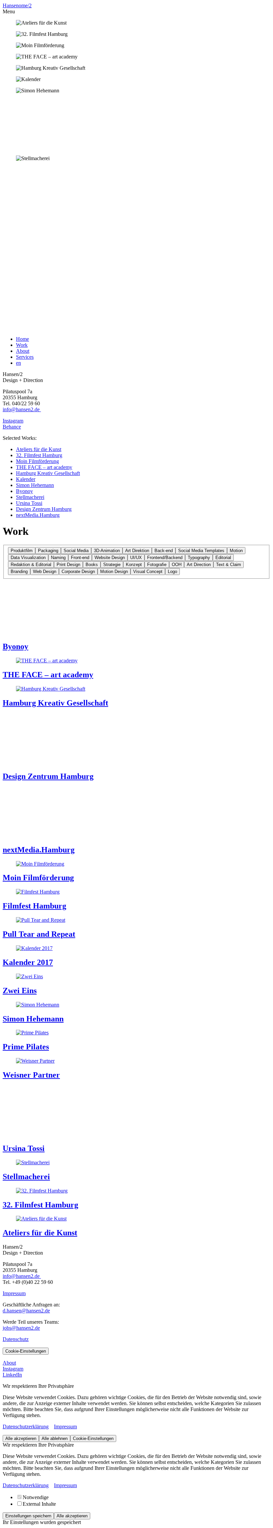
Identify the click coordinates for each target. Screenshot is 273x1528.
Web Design (44, 571)
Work (22, 345)
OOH (176, 564)
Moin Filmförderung (37, 461)
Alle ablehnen (55, 1438)
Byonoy (24, 491)
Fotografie (156, 564)
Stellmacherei (30, 497)
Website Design (110, 557)
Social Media (76, 550)
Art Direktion (137, 550)
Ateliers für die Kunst (38, 449)
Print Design (68, 564)
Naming (58, 557)
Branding (19, 571)
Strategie (112, 564)
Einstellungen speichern (28, 1515)
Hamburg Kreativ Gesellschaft (48, 473)
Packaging (48, 550)
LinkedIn (12, 1375)
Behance (12, 427)
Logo (172, 571)
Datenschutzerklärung (26, 1426)
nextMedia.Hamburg (38, 515)
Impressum (14, 1293)
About (22, 351)
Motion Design (114, 571)
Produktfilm (22, 550)
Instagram (13, 421)
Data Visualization (28, 557)
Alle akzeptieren (20, 1438)
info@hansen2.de (22, 409)
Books (92, 564)
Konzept (134, 564)
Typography (199, 557)
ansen (13, 5)
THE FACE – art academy (44, 467)
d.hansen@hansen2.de (26, 1310)
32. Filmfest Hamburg (39, 455)
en (18, 363)
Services (25, 357)
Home (22, 339)
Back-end (163, 550)
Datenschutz (16, 1339)
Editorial (223, 557)
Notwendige (36, 1497)
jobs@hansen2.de (21, 1328)
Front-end (80, 557)
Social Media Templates (201, 550)
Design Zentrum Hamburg (44, 509)
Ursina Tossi (29, 503)
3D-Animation (107, 550)
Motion (236, 550)
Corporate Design (78, 571)
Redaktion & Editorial (31, 564)
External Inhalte (39, 1504)
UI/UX (136, 557)
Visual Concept (147, 571)
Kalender (25, 479)
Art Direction (199, 564)
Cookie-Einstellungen (25, 1351)
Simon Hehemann (35, 485)
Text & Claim (228, 564)
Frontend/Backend (164, 557)
